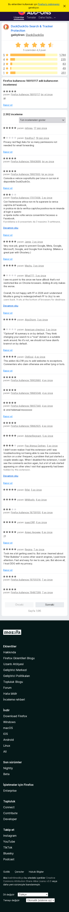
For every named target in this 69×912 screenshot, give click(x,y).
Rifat (27, 489)
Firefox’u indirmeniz (49, 4)
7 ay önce (39, 549)
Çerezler (19, 871)
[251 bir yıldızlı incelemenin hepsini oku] (33, 73)
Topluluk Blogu (13, 681)
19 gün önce (42, 138)
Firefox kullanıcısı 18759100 (26, 512)
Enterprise (10, 790)
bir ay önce (48, 161)
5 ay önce (47, 435)
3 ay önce (38, 265)
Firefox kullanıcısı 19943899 (26, 161)
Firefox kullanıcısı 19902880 (26, 380)
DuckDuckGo (35, 35)
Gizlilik (6, 871)
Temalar (31, 17)
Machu (28, 265)
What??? (29, 275)
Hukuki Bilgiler (36, 871)
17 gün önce (40, 128)
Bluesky (8, 853)
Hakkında (9, 652)
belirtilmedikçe (16, 877)
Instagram (10, 835)
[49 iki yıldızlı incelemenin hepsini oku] (33, 68)
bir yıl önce (47, 94)
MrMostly (30, 499)
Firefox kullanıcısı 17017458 (25, 197)
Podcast (8, 859)
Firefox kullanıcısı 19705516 (26, 579)
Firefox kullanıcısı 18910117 (25, 94)
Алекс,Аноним (32, 532)
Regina (28, 549)
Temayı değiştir (11, 900)
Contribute (10, 813)
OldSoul (29, 356)
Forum (7, 687)
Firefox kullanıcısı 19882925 (26, 426)
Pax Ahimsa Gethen (35, 445)
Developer (10, 819)
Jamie (28, 241)
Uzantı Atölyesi (13, 664)
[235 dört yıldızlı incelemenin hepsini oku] (33, 59)
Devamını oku (10, 227)
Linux (6, 745)
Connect (9, 807)
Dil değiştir (8, 894)
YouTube (9, 841)
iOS (5, 733)
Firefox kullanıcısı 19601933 (25, 174)
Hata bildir (10, 693)
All (5, 751)
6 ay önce (41, 499)
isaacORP (30, 522)
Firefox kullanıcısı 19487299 (26, 592)
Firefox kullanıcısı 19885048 (26, 393)
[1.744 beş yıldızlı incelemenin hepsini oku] (33, 55)
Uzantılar (19, 17)
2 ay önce (47, 197)
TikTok (7, 847)
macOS (8, 728)
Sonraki (49, 604)
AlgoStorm (30, 319)
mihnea (28, 128)
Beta (6, 774)
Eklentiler (10, 646)
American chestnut (35, 329)
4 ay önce (39, 356)
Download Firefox (15, 716)
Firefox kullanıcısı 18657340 (26, 405)
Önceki (19, 604)
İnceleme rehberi (14, 699)
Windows (9, 722)
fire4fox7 (29, 138)
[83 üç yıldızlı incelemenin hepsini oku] (33, 64)
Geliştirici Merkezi (15, 670)
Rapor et (8, 105)
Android (8, 739)
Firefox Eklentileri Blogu (19, 658)
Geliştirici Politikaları (16, 676)
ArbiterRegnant (33, 435)
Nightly (8, 768)
